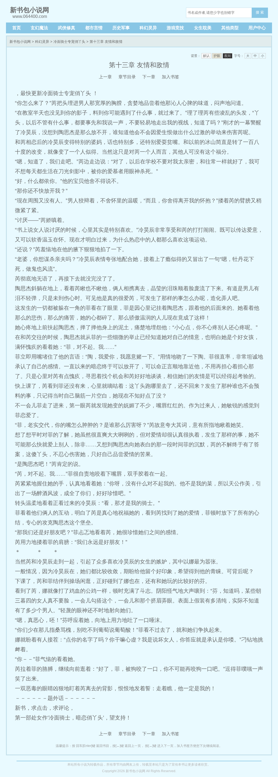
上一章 (105, 77)
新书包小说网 (20, 42)
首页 (16, 27)
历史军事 (121, 27)
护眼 (217, 56)
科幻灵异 (148, 27)
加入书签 (170, 77)
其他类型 (230, 27)
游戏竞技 (175, 27)
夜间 (227, 56)
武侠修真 (66, 27)
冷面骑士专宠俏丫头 (69, 42)
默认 (206, 56)
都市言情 (94, 27)
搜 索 (260, 12)
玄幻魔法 (39, 27)
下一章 (148, 77)
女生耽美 (202, 27)
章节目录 (127, 77)
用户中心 (257, 27)
